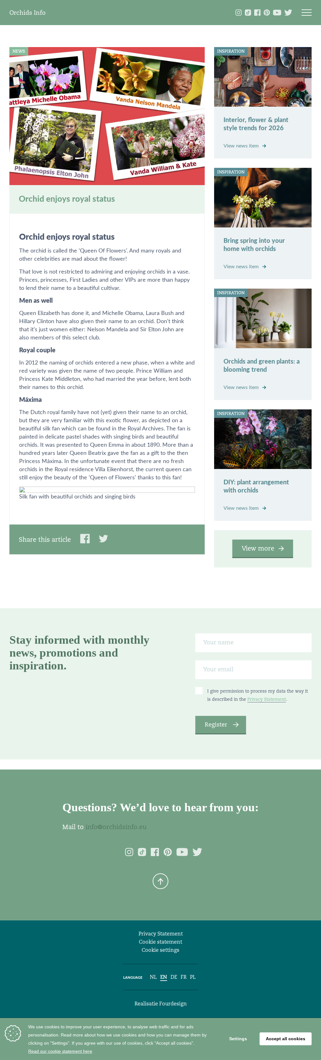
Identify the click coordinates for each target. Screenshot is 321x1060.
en (163, 977)
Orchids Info (27, 12)
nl (153, 977)
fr (184, 977)
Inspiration (231, 51)
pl (193, 977)
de (174, 977)
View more (258, 548)
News (19, 51)
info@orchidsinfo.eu (116, 827)
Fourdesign (173, 1003)
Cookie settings (160, 950)
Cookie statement (160, 942)
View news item (242, 145)
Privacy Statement (266, 699)
